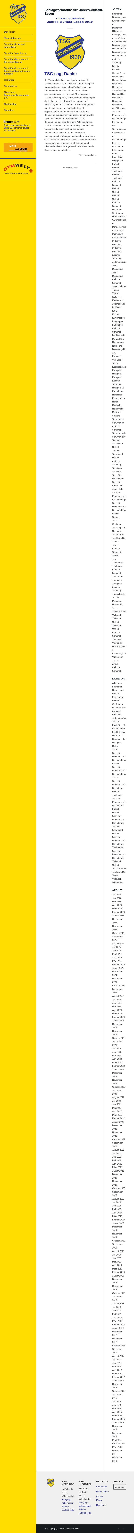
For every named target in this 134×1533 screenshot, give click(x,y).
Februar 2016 (118, 1419)
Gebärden (116, 209)
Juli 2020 (116, 1202)
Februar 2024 (118, 1017)
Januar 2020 (118, 1223)
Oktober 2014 (118, 1443)
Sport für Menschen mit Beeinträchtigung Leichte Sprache (120, 510)
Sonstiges (117, 468)
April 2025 (117, 957)
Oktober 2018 (118, 1293)
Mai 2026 (116, 901)
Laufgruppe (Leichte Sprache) (117, 328)
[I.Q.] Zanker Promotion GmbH (66, 1529)
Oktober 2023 (118, 1038)
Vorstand (116, 639)
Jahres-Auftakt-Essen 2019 (70, 21)
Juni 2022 (116, 1104)
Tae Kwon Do (118, 538)
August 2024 (118, 996)
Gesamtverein (76, 18)
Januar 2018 (118, 1328)
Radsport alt (118, 388)
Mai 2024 (116, 1006)
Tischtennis (117, 562)
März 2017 (117, 1373)
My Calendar (118, 339)
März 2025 (117, 961)
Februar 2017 (118, 1377)
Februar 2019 (118, 1272)
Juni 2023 (116, 1052)
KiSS (114, 311)
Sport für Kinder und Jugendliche (118, 485)
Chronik (115, 69)
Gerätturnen (117, 213)
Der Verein (117, 83)
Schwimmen (118, 419)
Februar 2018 (118, 1324)
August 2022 (118, 1097)
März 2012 (117, 1447)
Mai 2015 (116, 1440)
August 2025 (118, 943)
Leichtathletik (118, 335)
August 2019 (118, 1251)
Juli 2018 (116, 1307)
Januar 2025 (118, 968)
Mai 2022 (116, 1108)
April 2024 (117, 1010)
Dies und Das (118, 94)
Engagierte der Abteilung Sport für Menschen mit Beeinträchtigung (120, 111)
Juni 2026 (116, 898)
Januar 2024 (118, 1020)
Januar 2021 (118, 1171)
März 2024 (117, 1013)
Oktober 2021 (118, 1139)
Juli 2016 (116, 1401)
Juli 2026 (116, 894)
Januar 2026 (118, 915)
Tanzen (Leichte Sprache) (116, 548)
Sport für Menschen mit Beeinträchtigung (120, 496)
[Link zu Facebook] (118, 1528)
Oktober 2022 (118, 1087)
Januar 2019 (118, 1276)
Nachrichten (118, 342)
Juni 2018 (116, 1310)
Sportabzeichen (119, 868)
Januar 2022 (118, 1122)
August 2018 (118, 1303)
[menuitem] (18, 32)
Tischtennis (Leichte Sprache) (117, 569)
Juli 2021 (116, 1153)
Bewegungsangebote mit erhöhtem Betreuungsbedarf (122, 38)
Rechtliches (117, 391)
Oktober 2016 (118, 1391)
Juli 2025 (116, 947)
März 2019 (117, 1269)
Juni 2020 (116, 1205)
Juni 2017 (116, 1363)
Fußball (115, 164)
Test (114, 559)
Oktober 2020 (118, 1188)
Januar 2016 (118, 1422)
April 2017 (117, 1370)
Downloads (117, 101)
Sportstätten (118, 534)
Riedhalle (116, 405)
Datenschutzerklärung (122, 80)
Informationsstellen (121, 237)
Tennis (115, 555)
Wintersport (117, 657)
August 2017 (118, 1356)
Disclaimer (117, 97)
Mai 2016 (116, 1408)
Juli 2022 (116, 1101)
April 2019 (117, 1265)
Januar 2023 (118, 1069)
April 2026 (117, 905)
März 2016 (117, 1415)
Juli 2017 (116, 1359)
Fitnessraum (118, 146)
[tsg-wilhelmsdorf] (18, 14)
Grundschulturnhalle (121, 216)
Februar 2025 (118, 964)
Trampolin (117, 580)
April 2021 (117, 1164)
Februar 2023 (118, 1066)
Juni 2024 (116, 1003)
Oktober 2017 (118, 1345)
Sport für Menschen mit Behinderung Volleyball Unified (119, 858)
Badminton (117, 14)
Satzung (116, 416)
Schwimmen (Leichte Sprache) (118, 426)
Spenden (116, 471)
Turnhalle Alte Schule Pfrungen (118, 597)
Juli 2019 (116, 1255)
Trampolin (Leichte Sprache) (117, 587)
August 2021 (118, 1150)
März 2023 (117, 1062)
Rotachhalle (117, 409)
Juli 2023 (116, 1048)
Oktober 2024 (118, 985)
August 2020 (118, 1199)
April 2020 (117, 1213)
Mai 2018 (116, 1314)
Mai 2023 (116, 1055)
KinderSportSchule (121, 725)
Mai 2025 (116, 954)
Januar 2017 (118, 1380)
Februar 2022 (118, 1118)
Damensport (118, 76)
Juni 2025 (116, 950)
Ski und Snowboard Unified (117, 443)
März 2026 (117, 908)
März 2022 (117, 1115)
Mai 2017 (116, 1366)
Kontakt (116, 314)
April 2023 (117, 1059)
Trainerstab (117, 576)
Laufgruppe (117, 321)
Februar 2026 (118, 912)
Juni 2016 (116, 1405)
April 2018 (117, 1317)
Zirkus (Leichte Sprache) (116, 667)
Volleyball (116, 615)
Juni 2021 (116, 1157)
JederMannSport (120, 262)
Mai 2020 (116, 1209)
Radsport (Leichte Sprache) (116, 381)
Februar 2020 (118, 1220)
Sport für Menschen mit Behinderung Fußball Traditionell (119, 788)
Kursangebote (118, 318)
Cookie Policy (118, 73)
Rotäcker (116, 412)
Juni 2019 (116, 1258)
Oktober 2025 (118, 933)
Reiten (115, 402)
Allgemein (61, 18)
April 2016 (117, 1412)
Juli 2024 (116, 999)
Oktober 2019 (118, 1241)
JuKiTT (115, 721)
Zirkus (115, 660)
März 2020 (117, 1216)
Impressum (117, 234)
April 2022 (117, 1111)
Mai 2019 (116, 1262)
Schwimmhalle (119, 433)
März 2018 (117, 1321)
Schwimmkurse (119, 437)
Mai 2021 (116, 1160)
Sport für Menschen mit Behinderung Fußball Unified (119, 805)
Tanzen (115, 541)
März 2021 (117, 1167)
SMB (114, 749)
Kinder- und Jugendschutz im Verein (119, 304)
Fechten (116, 143)
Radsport (116, 370)
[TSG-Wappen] (70, 52)
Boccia (115, 66)
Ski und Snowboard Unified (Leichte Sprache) (117, 457)
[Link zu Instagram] (123, 1528)
